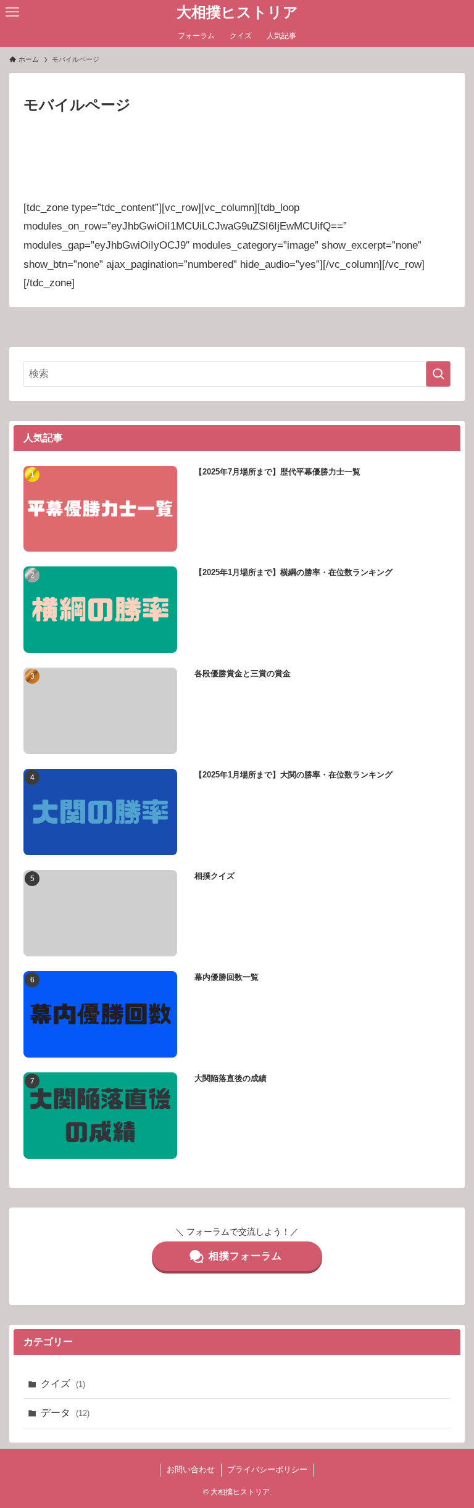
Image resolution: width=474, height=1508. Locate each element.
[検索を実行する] (438, 374)
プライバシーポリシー (267, 1469)
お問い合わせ (191, 1469)
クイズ (63, 1383)
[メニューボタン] (12, 12)
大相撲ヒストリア (237, 12)
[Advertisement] (237, 133)
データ (65, 1412)
